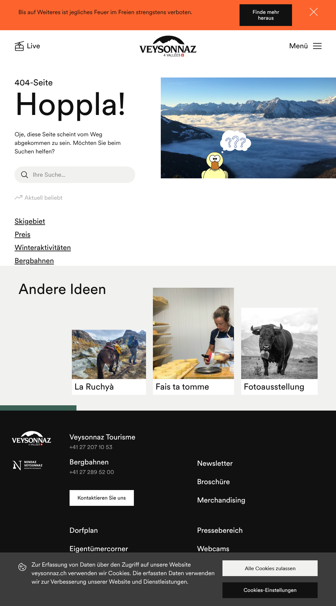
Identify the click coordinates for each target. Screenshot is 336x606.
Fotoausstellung (274, 386)
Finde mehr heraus (265, 15)
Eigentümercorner (99, 548)
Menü (298, 46)
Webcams (213, 548)
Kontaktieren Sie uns (101, 498)
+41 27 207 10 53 (91, 447)
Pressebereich (219, 530)
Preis (22, 234)
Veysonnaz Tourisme (31, 438)
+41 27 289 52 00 (92, 472)
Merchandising (221, 500)
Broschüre (213, 481)
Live (33, 46)
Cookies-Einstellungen (270, 590)
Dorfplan (84, 530)
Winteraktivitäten (42, 247)
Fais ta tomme (182, 386)
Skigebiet (29, 221)
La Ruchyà (94, 386)
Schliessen (314, 12)
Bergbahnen (34, 260)
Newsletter (215, 463)
